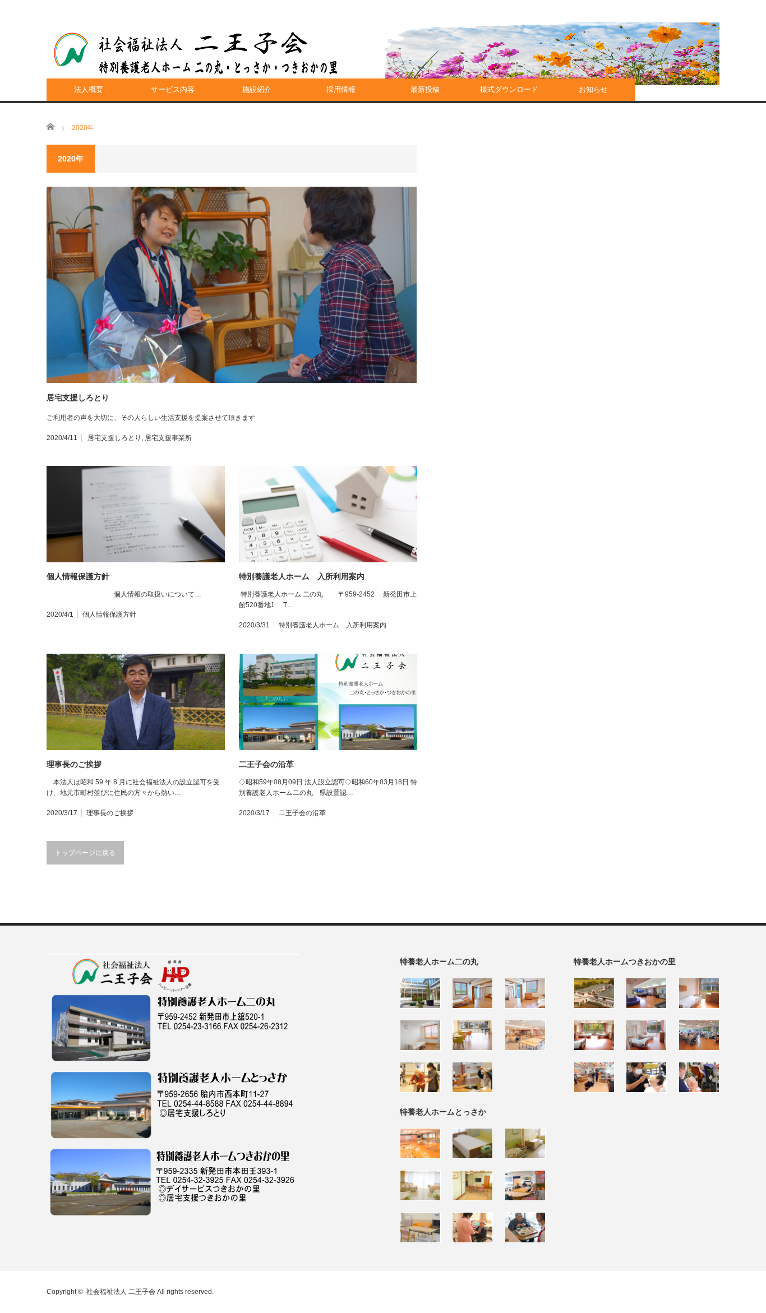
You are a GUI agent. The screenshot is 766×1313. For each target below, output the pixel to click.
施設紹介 (256, 89)
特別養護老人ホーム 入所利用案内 (301, 576)
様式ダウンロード (509, 89)
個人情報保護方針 (78, 576)
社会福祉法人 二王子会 (120, 1292)
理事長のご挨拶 (74, 764)
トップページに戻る (85, 853)
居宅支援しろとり (78, 397)
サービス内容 (173, 89)
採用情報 (341, 89)
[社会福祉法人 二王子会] (196, 53)
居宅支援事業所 (168, 438)
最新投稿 (425, 89)
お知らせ (593, 89)
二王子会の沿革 (266, 764)
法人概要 (88, 89)
